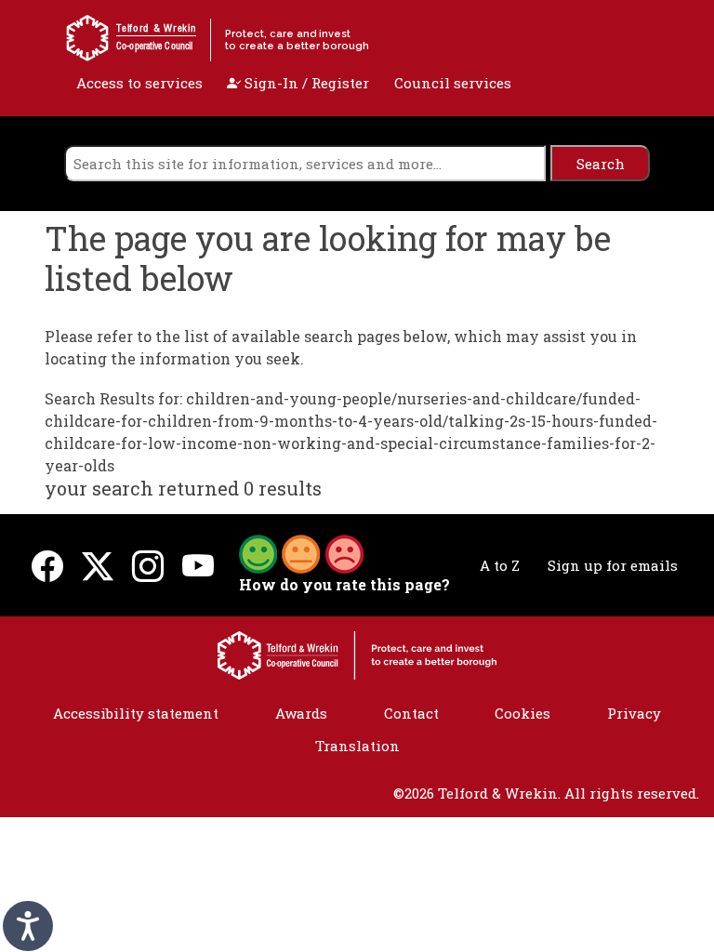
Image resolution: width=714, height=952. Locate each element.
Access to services (139, 82)
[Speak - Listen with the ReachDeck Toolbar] (28, 926)
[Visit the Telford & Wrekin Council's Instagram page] (148, 565)
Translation (357, 745)
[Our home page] (357, 653)
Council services (452, 82)
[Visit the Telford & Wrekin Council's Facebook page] (47, 565)
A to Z (500, 565)
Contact (411, 713)
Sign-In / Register (305, 82)
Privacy (634, 713)
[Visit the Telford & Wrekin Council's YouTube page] (198, 565)
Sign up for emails (613, 565)
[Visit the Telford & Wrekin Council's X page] (98, 565)
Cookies (522, 713)
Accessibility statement (135, 713)
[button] (301, 552)
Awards (301, 713)
